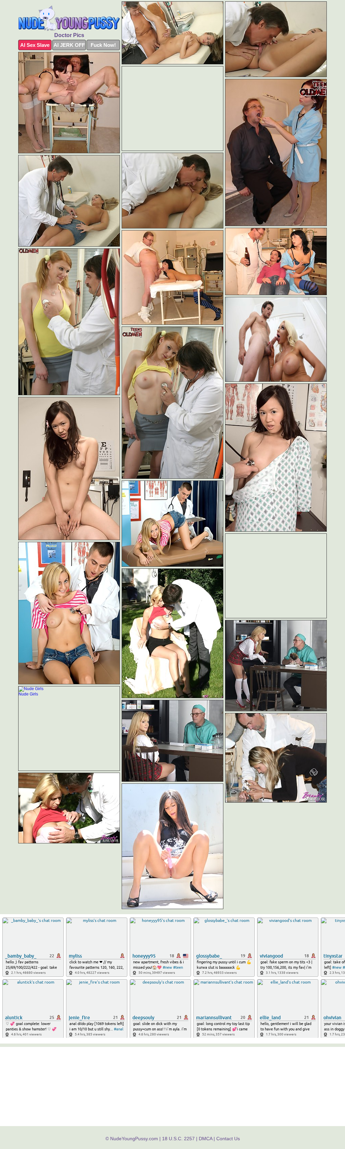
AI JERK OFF (69, 45)
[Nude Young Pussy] (69, 18)
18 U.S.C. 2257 (178, 1138)
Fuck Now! (103, 45)
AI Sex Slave (35, 45)
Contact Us (228, 1138)
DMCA (205, 1138)
